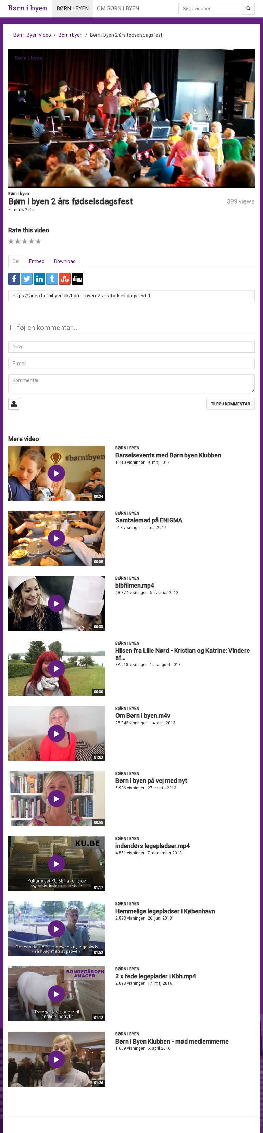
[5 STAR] (38, 241)
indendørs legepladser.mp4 (152, 845)
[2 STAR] (18, 241)
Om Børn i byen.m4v (142, 715)
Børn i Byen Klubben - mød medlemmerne (172, 1041)
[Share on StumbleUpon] (65, 279)
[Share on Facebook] (14, 279)
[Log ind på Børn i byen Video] (14, 404)
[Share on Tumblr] (52, 279)
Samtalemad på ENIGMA (149, 520)
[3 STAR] (25, 241)
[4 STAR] (32, 241)
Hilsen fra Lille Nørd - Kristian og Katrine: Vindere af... (182, 654)
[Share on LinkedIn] (39, 279)
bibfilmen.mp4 (134, 585)
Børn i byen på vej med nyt (151, 780)
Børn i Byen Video (32, 35)
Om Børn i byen (118, 8)
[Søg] (248, 8)
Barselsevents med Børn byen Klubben (168, 455)
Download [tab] (65, 261)
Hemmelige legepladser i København (165, 911)
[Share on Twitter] (27, 279)
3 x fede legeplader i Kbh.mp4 (155, 976)
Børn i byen (73, 8)
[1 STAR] (11, 241)
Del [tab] (16, 261)
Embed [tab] (37, 261)
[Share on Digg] (77, 279)
